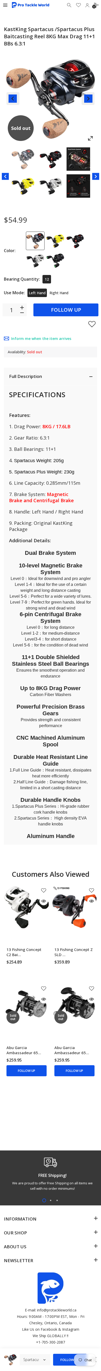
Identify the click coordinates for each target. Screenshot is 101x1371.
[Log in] (87, 5)
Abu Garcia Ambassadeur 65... (23, 1050)
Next (88, 98)
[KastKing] (23, 159)
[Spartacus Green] (55, 260)
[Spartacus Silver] (35, 260)
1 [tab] (44, 1200)
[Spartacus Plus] (35, 241)
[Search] (69, 5)
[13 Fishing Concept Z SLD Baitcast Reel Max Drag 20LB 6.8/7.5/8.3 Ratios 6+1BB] (74, 907)
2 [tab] (50, 1200)
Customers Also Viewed (50, 874)
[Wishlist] (78, 5)
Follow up (66, 309)
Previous (12, 98)
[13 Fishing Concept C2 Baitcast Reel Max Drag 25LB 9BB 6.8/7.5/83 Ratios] (26, 907)
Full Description (25, 376)
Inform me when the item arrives (41, 338)
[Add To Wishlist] (91, 324)
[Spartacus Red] (75, 241)
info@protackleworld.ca (56, 1310)
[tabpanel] (50, 1175)
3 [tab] (57, 1200)
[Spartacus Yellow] (55, 241)
